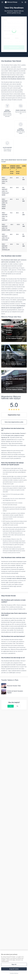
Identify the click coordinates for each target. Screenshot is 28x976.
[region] (14, 963)
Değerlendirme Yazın (14, 415)
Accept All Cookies (14, 969)
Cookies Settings (14, 973)
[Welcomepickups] (2, 2)
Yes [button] (11, 706)
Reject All (14, 964)
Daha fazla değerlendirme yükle (14, 422)
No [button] (17, 706)
